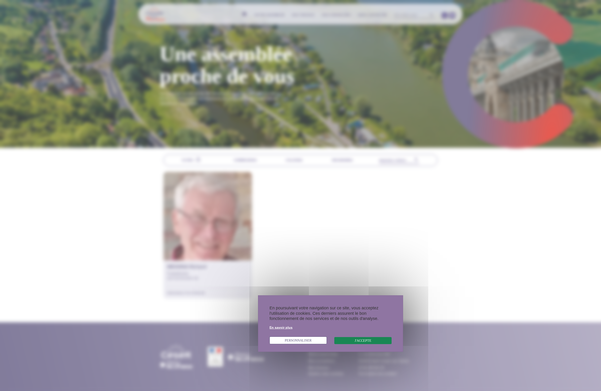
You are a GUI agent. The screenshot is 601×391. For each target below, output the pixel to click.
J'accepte (363, 340)
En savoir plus (281, 327)
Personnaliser (298, 340)
